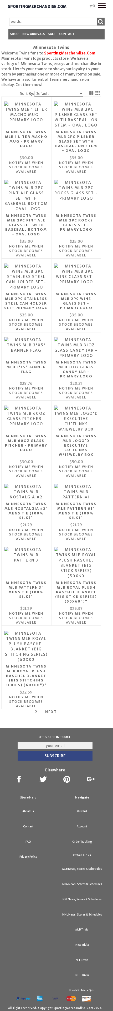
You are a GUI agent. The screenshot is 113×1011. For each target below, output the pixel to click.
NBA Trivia (82, 945)
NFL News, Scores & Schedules (82, 899)
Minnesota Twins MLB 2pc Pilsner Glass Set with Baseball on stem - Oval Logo (76, 141)
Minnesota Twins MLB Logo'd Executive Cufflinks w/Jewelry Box (76, 445)
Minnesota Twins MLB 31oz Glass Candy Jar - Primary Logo (76, 369)
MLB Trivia (82, 929)
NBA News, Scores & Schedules (82, 884)
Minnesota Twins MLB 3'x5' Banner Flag (26, 367)
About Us (28, 811)
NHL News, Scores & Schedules (82, 914)
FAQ (28, 841)
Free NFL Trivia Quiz (82, 990)
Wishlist (82, 811)
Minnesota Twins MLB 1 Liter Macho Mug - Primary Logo (26, 139)
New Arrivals (33, 34)
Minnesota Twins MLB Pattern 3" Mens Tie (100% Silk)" (26, 590)
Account (82, 826)
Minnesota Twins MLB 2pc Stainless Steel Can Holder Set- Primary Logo (26, 301)
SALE (51, 34)
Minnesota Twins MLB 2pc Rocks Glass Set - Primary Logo (76, 223)
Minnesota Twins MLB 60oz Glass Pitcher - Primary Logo (26, 443)
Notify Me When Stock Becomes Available (26, 167)
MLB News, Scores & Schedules (82, 869)
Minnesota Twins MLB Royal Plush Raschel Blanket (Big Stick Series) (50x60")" (76, 592)
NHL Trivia (82, 975)
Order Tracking (82, 841)
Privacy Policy (28, 856)
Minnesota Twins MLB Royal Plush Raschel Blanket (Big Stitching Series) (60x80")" (26, 675)
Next (51, 712)
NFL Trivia (82, 960)
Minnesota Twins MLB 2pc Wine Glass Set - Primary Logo (76, 301)
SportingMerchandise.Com (37, 6)
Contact (67, 34)
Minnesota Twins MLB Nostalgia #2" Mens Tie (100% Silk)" (26, 511)
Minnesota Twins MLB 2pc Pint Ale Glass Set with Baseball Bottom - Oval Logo (26, 225)
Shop (14, 34)
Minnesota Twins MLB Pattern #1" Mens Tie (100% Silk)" (76, 511)
